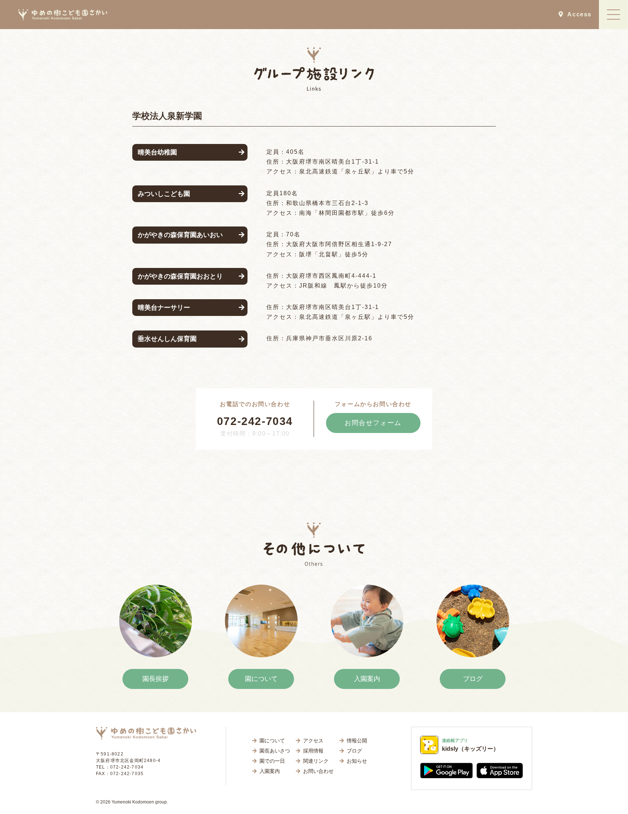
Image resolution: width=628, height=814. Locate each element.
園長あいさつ (274, 751)
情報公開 (357, 740)
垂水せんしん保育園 (167, 338)
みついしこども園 (164, 193)
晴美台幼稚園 (157, 152)
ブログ (473, 678)
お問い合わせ (318, 771)
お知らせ (357, 761)
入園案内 (367, 678)
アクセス (313, 740)
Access (577, 14)
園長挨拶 (155, 678)
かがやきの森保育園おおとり (180, 276)
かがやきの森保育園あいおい (180, 234)
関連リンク (316, 761)
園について (261, 678)
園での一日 (272, 761)
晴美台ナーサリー (164, 307)
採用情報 (313, 751)
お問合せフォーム (373, 422)
